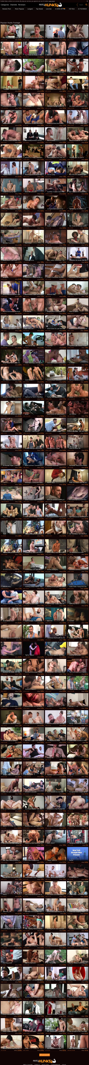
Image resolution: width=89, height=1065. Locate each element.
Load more (44, 1055)
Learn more (52, 1)
